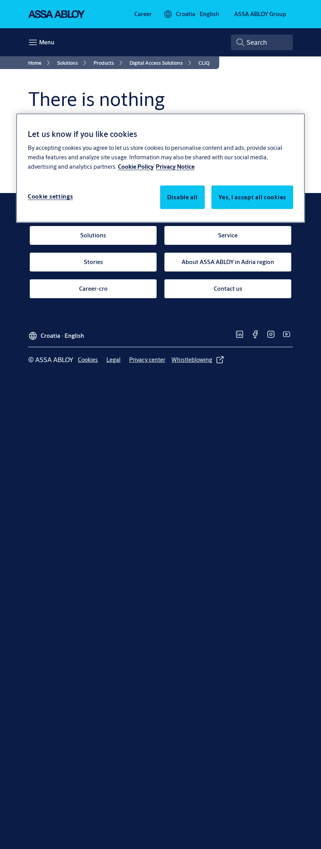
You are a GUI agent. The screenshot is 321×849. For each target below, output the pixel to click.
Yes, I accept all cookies (252, 197)
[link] (143, 14)
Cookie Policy (136, 166)
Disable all (182, 197)
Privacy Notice (175, 166)
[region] (160, 167)
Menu (46, 42)
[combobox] (262, 42)
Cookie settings (50, 196)
